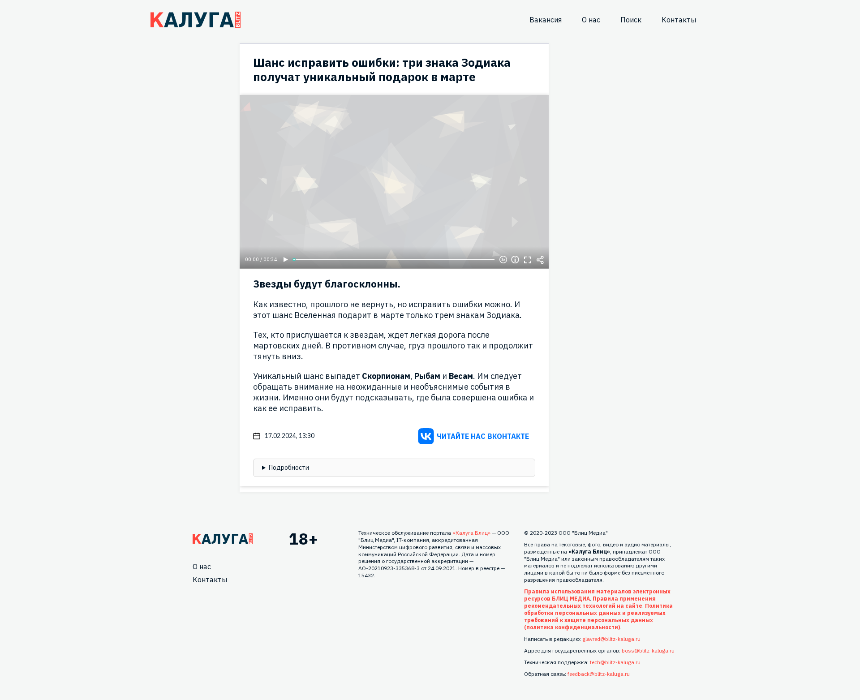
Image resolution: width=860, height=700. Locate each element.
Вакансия (545, 19)
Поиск (630, 19)
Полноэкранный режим (527, 259)
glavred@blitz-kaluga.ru (611, 639)
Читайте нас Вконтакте (483, 436)
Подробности (289, 468)
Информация (515, 259)
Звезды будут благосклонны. (326, 283)
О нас (591, 19)
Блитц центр (195, 20)
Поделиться (540, 259)
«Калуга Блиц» (471, 532)
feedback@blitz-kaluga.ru (599, 673)
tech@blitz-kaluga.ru (615, 662)
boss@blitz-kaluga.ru (648, 650)
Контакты (679, 19)
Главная (223, 538)
